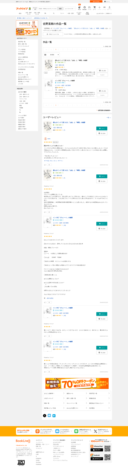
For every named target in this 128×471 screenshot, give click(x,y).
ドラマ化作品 (21, 51)
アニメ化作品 (21, 49)
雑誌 (20, 105)
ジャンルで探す (22, 115)
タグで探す (21, 117)
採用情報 (73, 446)
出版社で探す (21, 126)
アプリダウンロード (58, 446)
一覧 (108, 117)
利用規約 (73, 448)
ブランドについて (76, 444)
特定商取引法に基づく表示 (78, 452)
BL (45, 13)
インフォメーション (58, 454)
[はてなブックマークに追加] (54, 417)
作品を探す (56, 444)
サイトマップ (74, 456)
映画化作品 (21, 54)
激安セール (21, 59)
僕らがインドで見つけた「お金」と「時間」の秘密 (89, 28)
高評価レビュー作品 (23, 81)
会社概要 (73, 442)
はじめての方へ (100, 13)
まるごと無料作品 (23, 57)
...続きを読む (50, 298)
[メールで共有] (49, 416)
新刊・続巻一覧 (22, 44)
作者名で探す (21, 122)
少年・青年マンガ (29, 13)
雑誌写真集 (87, 13)
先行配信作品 (21, 69)
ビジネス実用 (79, 13)
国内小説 (61, 65)
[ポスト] (44, 415)
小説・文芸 (71, 13)
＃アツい (60, 161)
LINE (37, 454)
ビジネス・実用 (23, 103)
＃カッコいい (53, 161)
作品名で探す (21, 120)
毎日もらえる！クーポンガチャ (26, 64)
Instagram (38, 458)
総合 (20, 13)
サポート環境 (56, 450)
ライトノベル (23, 99)
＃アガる (46, 161)
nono (49, 139)
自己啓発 (68, 85)
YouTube (38, 462)
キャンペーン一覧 (23, 75)
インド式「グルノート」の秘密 (62, 28)
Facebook (38, 464)
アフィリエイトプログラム (60, 460)
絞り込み (35, 8)
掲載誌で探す (21, 124)
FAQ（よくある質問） (59, 452)
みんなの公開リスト (23, 77)
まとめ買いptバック (23, 61)
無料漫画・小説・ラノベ (42, 444)
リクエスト (56, 458)
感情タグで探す (22, 129)
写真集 (21, 108)
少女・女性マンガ (37, 13)
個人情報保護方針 (76, 450)
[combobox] (48, 8)
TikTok (37, 460)
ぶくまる (20, 83)
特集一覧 (20, 72)
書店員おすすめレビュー (24, 79)
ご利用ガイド (108, 13)
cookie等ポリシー (76, 454)
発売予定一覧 (21, 41)
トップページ (39, 442)
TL (53, 13)
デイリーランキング (23, 46)
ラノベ (62, 13)
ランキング (39, 448)
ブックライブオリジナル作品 (26, 67)
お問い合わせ (56, 456)
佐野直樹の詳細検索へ (104, 110)
